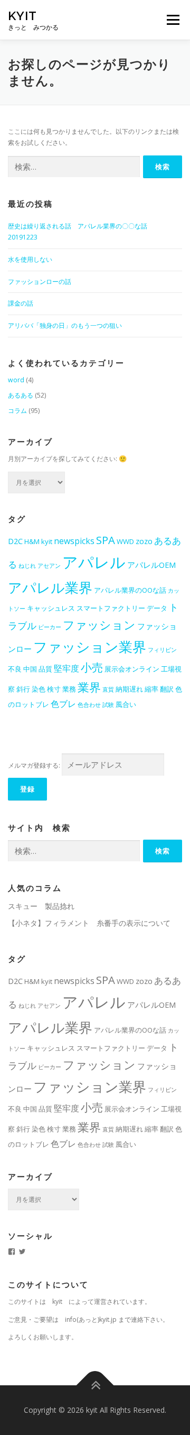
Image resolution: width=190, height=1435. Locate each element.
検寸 (54, 689)
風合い (126, 704)
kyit (22, 15)
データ (157, 608)
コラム (17, 410)
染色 (38, 689)
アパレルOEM (151, 564)
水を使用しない (30, 259)
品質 (45, 669)
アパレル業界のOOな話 (130, 590)
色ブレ (63, 704)
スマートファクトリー (111, 608)
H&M (32, 541)
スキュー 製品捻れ (41, 906)
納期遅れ (129, 689)
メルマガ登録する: (34, 765)
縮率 (151, 689)
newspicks (74, 541)
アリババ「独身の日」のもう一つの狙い (65, 325)
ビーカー (49, 627)
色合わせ (89, 705)
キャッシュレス (51, 608)
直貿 (108, 689)
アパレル (94, 562)
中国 (30, 669)
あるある (20, 395)
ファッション (99, 624)
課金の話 (20, 303)
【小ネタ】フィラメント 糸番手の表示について (89, 923)
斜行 (23, 689)
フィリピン (162, 650)
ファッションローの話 (39, 281)
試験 (108, 705)
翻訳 (167, 689)
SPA (105, 539)
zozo (144, 541)
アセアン (49, 565)
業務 (69, 689)
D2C (15, 541)
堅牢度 (66, 668)
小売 (92, 667)
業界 (89, 687)
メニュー (173, 19)
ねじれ (27, 565)
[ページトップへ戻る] (95, 1385)
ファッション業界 (89, 646)
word (16, 379)
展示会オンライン (131, 669)
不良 (15, 669)
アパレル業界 (50, 587)
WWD (125, 541)
